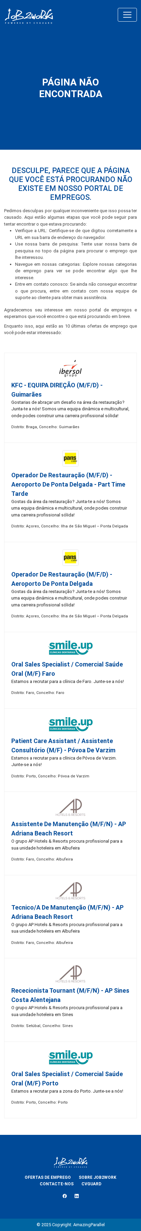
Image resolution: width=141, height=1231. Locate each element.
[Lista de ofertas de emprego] (28, 15)
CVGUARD (91, 1184)
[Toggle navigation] (127, 15)
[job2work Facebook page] (65, 1196)
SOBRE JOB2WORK (97, 1177)
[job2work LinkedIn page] (77, 1196)
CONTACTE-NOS (57, 1184)
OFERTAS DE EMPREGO (48, 1177)
